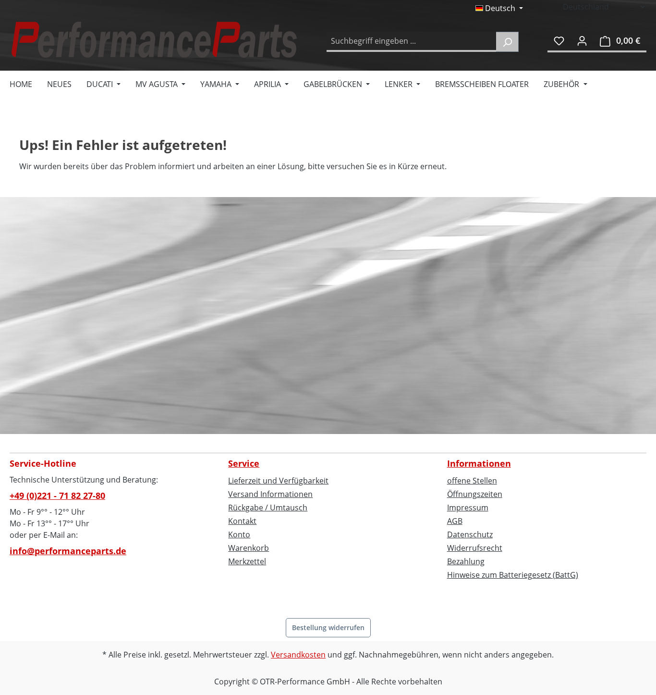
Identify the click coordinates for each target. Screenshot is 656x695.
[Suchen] (507, 42)
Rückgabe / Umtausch (267, 507)
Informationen (479, 463)
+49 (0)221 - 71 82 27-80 (57, 495)
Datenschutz (470, 534)
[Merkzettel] (559, 40)
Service (243, 463)
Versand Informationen (270, 494)
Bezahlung (466, 561)
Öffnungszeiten (474, 494)
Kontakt (242, 521)
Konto (239, 534)
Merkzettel (247, 561)
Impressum (467, 507)
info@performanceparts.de (68, 551)
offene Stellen (472, 480)
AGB (454, 521)
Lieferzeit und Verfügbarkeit (278, 480)
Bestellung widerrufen (328, 627)
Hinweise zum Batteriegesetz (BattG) (512, 575)
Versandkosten (298, 654)
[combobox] (412, 42)
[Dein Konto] (582, 40)
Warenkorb (248, 548)
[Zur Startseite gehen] (154, 39)
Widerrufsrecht (474, 548)
